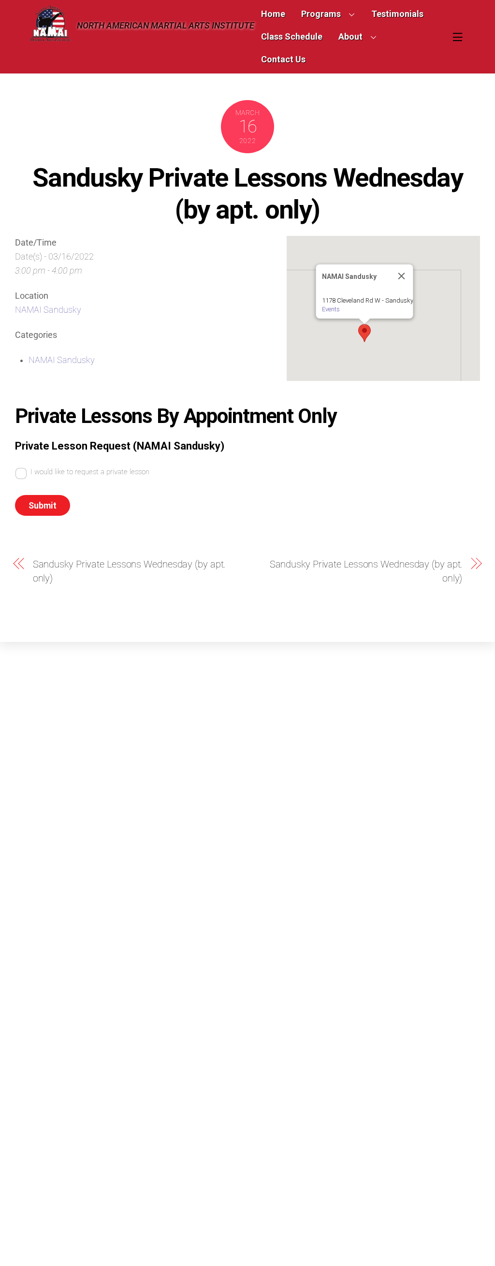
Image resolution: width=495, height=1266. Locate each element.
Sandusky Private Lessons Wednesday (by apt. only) (247, 193)
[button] (364, 333)
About (350, 36)
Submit (43, 505)
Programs (321, 14)
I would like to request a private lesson (89, 471)
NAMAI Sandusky (48, 310)
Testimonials (397, 14)
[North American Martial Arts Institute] (50, 37)
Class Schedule (291, 36)
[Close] (401, 276)
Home (273, 14)
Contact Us (283, 59)
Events (331, 309)
